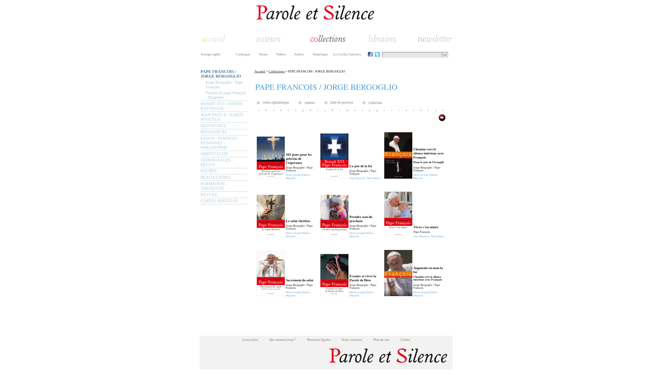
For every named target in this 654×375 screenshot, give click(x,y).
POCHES (209, 171)
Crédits (405, 340)
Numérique (320, 54)
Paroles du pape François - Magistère (226, 95)
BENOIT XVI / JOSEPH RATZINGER (221, 106)
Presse (263, 54)
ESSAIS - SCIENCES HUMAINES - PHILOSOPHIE (219, 143)
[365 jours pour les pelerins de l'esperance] (271, 177)
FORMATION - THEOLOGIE (214, 186)
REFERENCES (214, 132)
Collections (276, 71)
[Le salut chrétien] (271, 235)
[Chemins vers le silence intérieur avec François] (398, 177)
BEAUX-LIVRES (216, 177)
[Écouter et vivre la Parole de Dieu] (334, 295)
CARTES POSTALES (219, 201)
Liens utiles (250, 340)
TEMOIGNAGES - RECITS (217, 162)
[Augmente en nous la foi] (398, 295)
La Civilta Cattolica (347, 54)
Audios (299, 54)
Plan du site (381, 340)
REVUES (209, 194)
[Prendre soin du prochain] (334, 235)
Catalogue (243, 54)
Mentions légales (319, 340)
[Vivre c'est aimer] (398, 235)
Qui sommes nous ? (282, 340)
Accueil (259, 71)
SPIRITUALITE (214, 154)
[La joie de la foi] (334, 177)
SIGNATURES (213, 126)
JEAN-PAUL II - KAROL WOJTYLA (222, 117)
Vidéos (281, 54)
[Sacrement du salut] (271, 295)
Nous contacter (352, 340)
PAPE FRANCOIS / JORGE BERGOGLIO (221, 73)
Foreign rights (210, 54)
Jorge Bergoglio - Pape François (224, 84)
